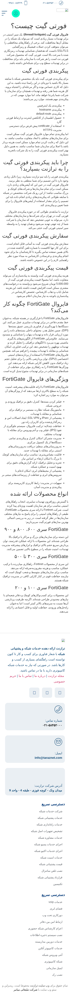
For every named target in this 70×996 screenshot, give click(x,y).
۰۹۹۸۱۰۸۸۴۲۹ (14, 3)
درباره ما (39, 676)
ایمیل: (58, 753)
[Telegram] (34, 693)
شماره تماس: (53, 720)
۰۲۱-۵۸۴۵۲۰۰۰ (50, 3)
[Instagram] (60, 693)
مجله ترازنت (56, 676)
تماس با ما (25, 676)
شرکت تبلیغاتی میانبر (25, 989)
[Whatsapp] (47, 693)
